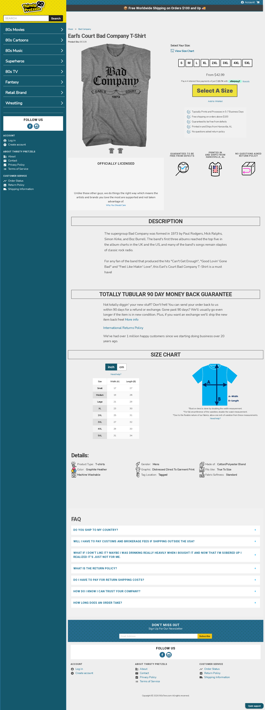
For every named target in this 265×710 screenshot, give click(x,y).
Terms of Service (18, 169)
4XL (236, 63)
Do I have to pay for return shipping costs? (108, 579)
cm (121, 367)
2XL (215, 63)
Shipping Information (21, 189)
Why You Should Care (116, 205)
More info (131, 319)
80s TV (12, 71)
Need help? (116, 374)
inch (111, 367)
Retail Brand (16, 92)
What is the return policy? (95, 568)
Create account (17, 144)
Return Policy (16, 185)
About (12, 156)
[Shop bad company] (116, 189)
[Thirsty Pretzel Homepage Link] (33, 13)
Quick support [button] (254, 706)
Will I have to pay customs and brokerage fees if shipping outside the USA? (134, 541)
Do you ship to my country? (95, 530)
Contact (12, 160)
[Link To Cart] (258, 2)
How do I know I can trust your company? (107, 591)
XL (205, 63)
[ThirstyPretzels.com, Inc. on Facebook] (30, 126)
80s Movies (15, 29)
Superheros (15, 61)
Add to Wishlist (215, 101)
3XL (225, 63)
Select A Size (215, 90)
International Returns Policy (123, 328)
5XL (247, 63)
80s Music (14, 50)
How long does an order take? (97, 602)
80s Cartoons (17, 40)
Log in (12, 140)
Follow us (33, 120)
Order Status (15, 181)
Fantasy (12, 82)
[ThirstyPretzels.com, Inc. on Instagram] (36, 126)
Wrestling (14, 103)
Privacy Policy (16, 165)
